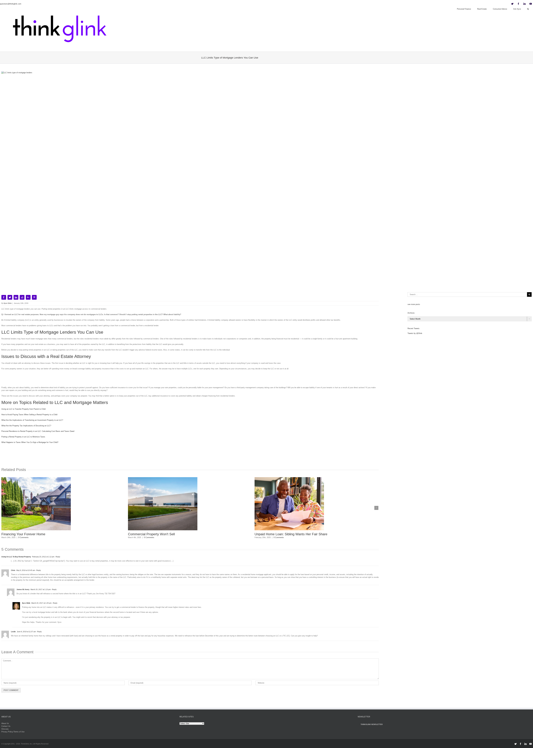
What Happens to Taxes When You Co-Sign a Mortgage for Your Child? (29, 442)
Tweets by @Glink (415, 333)
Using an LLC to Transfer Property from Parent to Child (23, 409)
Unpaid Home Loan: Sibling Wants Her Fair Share (164, 534)
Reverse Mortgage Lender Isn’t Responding (286, 534)
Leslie (13, 632)
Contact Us (5, 726)
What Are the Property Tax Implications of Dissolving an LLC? (26, 426)
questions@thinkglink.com (10, 4)
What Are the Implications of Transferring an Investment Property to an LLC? (32, 420)
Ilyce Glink (8, 303)
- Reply (57, 557)
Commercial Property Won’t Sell (24, 534)
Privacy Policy (7, 732)
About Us (5, 723)
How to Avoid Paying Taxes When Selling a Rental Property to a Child (29, 415)
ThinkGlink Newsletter (372, 724)
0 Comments (22, 537)
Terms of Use (19, 732)
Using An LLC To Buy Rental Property (16, 557)
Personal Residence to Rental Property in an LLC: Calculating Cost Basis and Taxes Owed (37, 431)
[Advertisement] (190, 379)
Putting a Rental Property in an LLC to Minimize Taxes (23, 437)
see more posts (414, 304)
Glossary (5, 729)
